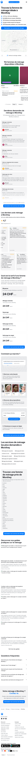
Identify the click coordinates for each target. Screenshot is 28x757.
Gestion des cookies (19, 737)
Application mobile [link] (5, 727)
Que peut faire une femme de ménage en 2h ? (12, 680)
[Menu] (26, 2)
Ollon (4, 492)
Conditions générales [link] (19, 732)
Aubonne (5, 506)
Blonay (4, 526)
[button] (16, 42)
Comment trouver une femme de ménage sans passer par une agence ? (12, 675)
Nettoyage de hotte (19, 450)
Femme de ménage (15, 709)
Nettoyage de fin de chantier (17, 453)
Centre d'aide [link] (18, 723)
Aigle (4, 489)
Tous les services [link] (11, 754)
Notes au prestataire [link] (5, 738)
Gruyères (5, 487)
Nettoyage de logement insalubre (9, 458)
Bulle (4, 486)
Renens (4, 525)
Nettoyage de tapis (18, 461)
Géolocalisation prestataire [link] (7, 736)
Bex (3, 490)
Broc (4, 484)
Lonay (4, 509)
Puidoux (4, 503)
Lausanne (5, 498)
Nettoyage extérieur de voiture (9, 463)
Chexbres (5, 500)
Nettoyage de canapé (7, 456)
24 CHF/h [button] (5, 18)
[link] (16, 42)
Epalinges (5, 497)
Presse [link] (16, 730)
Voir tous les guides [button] (14, 649)
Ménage (8, 709)
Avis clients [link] (3, 731)
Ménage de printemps (7, 461)
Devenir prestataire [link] (5, 725)
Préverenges (5, 512)
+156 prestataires (13, 49)
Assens (4, 493)
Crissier (4, 522)
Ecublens (5, 483)
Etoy (3, 508)
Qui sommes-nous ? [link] (5, 740)
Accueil (2, 709)
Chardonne (5, 528)
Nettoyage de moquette (7, 450)
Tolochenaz (5, 515)
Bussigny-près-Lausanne (8, 518)
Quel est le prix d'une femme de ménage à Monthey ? (11, 660)
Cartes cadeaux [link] (4, 735)
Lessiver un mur (5, 453)
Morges (4, 511)
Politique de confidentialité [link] (20, 733)
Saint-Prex (5, 514)
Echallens (5, 495)
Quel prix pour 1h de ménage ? (8, 665)
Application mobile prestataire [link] (5, 729)
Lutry (4, 501)
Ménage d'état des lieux (19, 456)
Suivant (20, 104)
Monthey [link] (23, 709)
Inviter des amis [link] (4, 733)
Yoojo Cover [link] (17, 725)
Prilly (4, 523)
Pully (4, 504)
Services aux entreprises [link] (20, 728)
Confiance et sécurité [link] (19, 727)
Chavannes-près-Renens (8, 520)
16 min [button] (4, 22)
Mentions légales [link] (18, 735)
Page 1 (14, 104)
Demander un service (14, 2)
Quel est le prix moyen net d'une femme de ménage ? (11, 669)
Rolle (4, 517)
